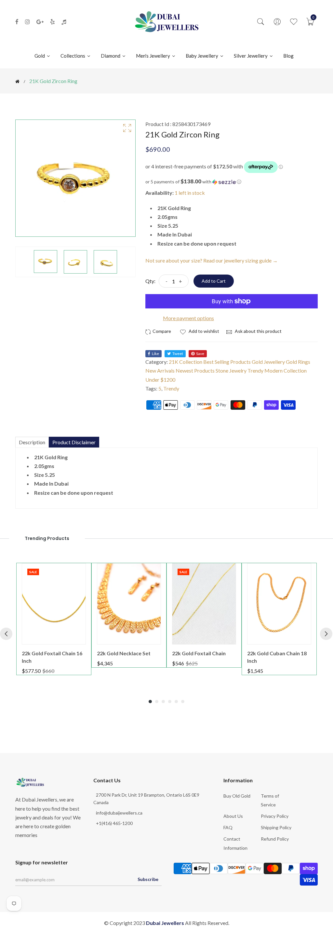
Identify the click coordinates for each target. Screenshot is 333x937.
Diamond (111, 56)
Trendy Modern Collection (277, 370)
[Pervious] (6, 634)
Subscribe (148, 879)
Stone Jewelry (231, 370)
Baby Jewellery (202, 56)
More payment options (188, 318)
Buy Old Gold (236, 796)
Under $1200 (160, 379)
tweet (177, 353)
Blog (288, 56)
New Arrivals (160, 370)
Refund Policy (275, 839)
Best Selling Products (227, 362)
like (155, 353)
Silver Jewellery (251, 56)
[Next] (326, 634)
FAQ (228, 827)
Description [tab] (32, 442)
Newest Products (195, 370)
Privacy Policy (274, 816)
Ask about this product (258, 331)
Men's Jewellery (153, 56)
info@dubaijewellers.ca (119, 813)
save (200, 353)
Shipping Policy (276, 827)
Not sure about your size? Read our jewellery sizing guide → (211, 260)
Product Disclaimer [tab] (74, 442)
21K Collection (185, 362)
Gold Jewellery (268, 362)
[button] (231, 181)
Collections (73, 56)
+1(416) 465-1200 (114, 823)
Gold (40, 56)
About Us (233, 816)
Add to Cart (214, 281)
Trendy (171, 388)
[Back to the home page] (17, 81)
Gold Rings (298, 362)
